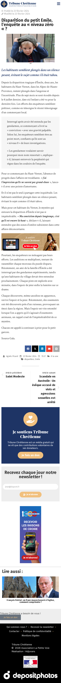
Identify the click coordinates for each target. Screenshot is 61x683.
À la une (54, 356)
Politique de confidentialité (37, 631)
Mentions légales (30, 635)
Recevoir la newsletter (42, 627)
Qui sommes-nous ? (17, 627)
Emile (37, 359)
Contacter (14, 631)
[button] (28, 348)
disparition (29, 359)
